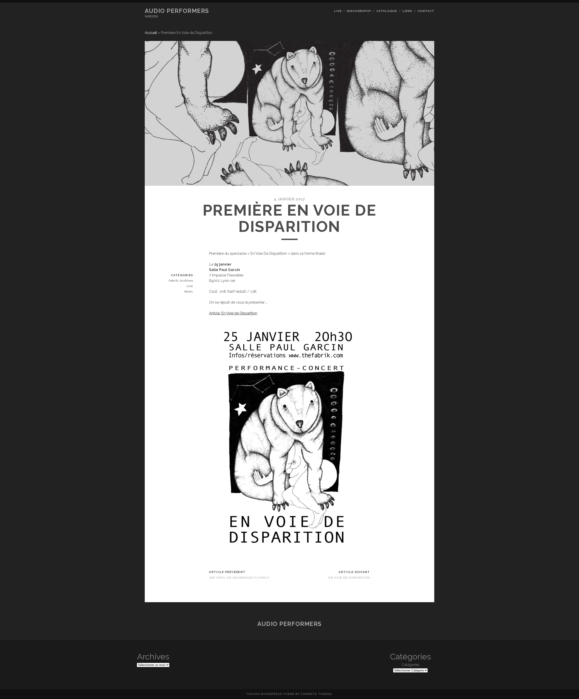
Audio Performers (177, 10)
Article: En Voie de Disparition (233, 313)
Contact (426, 11)
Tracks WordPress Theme (270, 694)
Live (338, 11)
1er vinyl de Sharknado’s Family (239, 577)
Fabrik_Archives (181, 280)
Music (188, 291)
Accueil (151, 33)
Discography (359, 11)
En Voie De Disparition (349, 577)
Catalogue (386, 11)
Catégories (410, 665)
